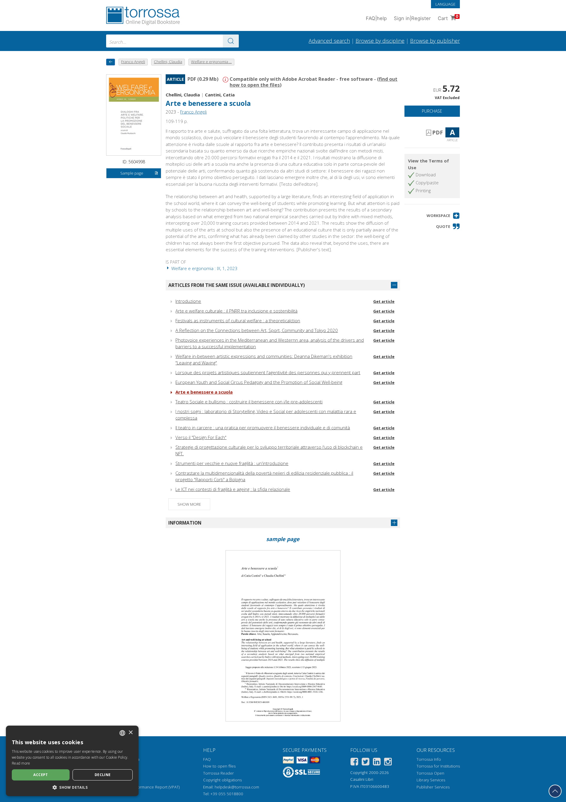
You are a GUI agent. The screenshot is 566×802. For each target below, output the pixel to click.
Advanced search (329, 40)
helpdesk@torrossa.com (237, 787)
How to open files (219, 766)
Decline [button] (103, 774)
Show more (189, 504)
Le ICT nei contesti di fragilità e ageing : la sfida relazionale (232, 489)
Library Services (431, 780)
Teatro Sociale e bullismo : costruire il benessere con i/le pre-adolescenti (249, 402)
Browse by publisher (435, 40)
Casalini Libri (361, 779)
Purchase (432, 111)
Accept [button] (40, 774)
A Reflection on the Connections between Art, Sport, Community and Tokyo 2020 (256, 330)
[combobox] (172, 40)
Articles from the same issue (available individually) (236, 285)
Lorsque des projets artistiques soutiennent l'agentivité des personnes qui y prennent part (267, 372)
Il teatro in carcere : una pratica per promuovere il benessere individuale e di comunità (262, 427)
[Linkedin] (377, 763)
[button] (443, 215)
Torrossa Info (429, 759)
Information (184, 523)
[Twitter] (366, 763)
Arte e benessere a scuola (204, 392)
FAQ (207, 759)
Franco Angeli (193, 112)
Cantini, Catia (220, 95)
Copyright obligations (222, 780)
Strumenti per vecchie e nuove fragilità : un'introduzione (231, 463)
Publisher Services (433, 787)
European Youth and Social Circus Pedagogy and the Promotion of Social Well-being (258, 382)
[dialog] (72, 761)
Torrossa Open (430, 773)
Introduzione (188, 301)
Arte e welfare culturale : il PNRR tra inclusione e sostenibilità (236, 311)
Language (445, 4)
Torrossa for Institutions (438, 766)
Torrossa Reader (218, 773)
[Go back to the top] (555, 791)
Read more (21, 763)
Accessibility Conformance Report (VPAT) (143, 787)
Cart (448, 17)
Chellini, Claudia (183, 95)
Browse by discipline (380, 40)
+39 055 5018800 (226, 793)
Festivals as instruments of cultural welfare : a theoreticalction (237, 320)
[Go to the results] (231, 40)
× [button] (130, 732)
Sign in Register (412, 18)
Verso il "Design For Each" (200, 437)
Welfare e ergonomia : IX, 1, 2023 (204, 268)
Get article (383, 301)
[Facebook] (354, 763)
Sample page (131, 173)
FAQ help (376, 18)
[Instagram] (388, 763)
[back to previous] (110, 62)
